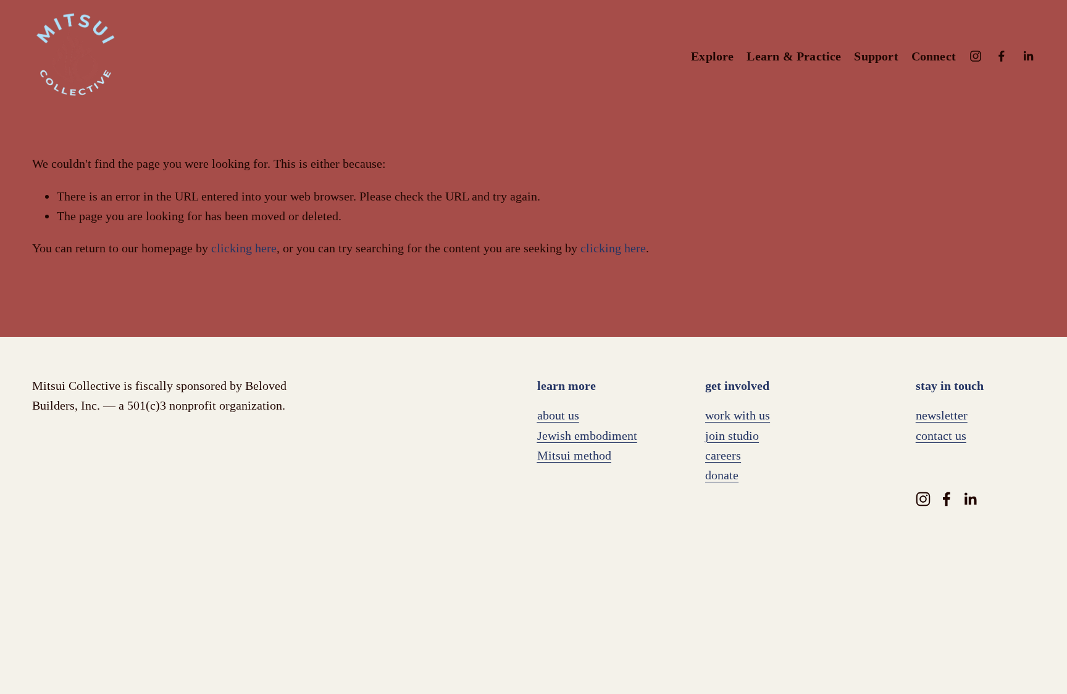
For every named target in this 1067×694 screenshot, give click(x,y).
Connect (933, 56)
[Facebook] (1001, 56)
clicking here (244, 248)
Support (876, 56)
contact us (941, 435)
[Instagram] (975, 56)
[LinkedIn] (1028, 56)
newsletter (942, 415)
